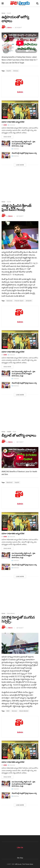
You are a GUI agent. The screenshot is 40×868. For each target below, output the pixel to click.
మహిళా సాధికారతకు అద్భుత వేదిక (13, 122)
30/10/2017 (18, 27)
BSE (8, 711)
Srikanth (29, 301)
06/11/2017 (20, 442)
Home (3, 13)
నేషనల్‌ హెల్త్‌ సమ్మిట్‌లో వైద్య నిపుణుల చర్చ (24, 153)
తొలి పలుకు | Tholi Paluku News (24, 864)
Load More (20, 165)
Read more (7, 137)
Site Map (20, 858)
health (9, 71)
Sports (9, 202)
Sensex (14, 711)
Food (14, 431)
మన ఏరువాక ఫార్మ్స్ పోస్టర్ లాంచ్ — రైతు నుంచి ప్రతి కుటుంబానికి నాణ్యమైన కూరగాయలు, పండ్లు (23, 144)
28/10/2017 (20, 628)
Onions (15, 71)
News (5, 117)
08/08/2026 (16, 156)
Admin (9, 27)
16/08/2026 (12, 125)
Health (9, 13)
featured (9, 301)
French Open (19, 301)
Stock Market (11, 613)
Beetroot (9, 482)
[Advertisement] (20, 183)
